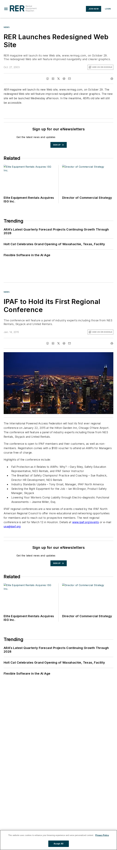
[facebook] (47, 78)
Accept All (58, 844)
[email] (69, 78)
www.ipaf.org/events (85, 522)
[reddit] (64, 78)
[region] (58, 840)
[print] (111, 78)
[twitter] (58, 78)
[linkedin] (53, 78)
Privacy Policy (102, 835)
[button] (6, 9)
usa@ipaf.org (12, 526)
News (6, 27)
